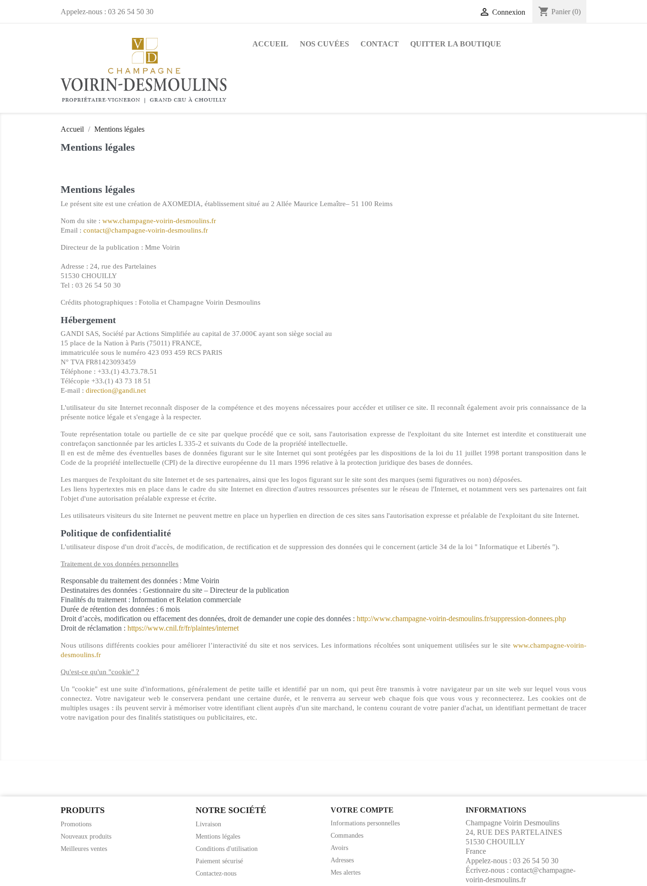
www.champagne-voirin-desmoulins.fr (159, 221)
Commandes (347, 835)
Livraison (208, 824)
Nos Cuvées (324, 44)
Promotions (76, 824)
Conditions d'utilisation (227, 848)
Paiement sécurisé (219, 861)
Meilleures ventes (84, 848)
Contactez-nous (216, 873)
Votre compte (362, 810)
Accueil (270, 44)
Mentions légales (218, 836)
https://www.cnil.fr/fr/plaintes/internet (183, 628)
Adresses (342, 860)
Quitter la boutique (455, 44)
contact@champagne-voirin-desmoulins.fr (145, 230)
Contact (379, 44)
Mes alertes (345, 872)
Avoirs (339, 847)
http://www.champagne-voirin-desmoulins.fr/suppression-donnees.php (461, 619)
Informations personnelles (365, 823)
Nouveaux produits (86, 836)
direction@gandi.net (116, 390)
